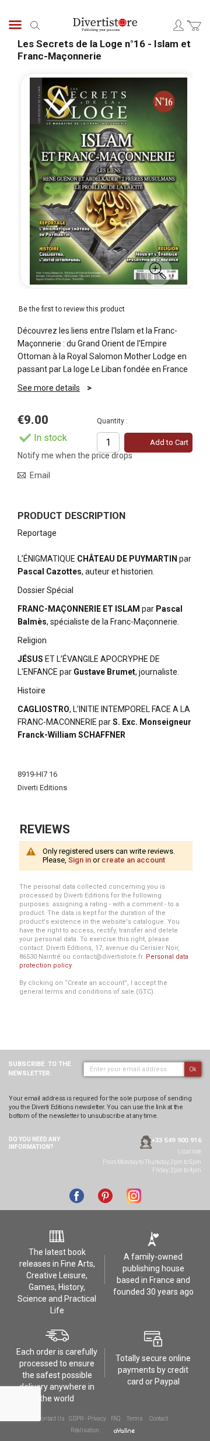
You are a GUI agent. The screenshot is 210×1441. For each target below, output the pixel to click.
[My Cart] (194, 32)
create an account (133, 860)
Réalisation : (86, 1430)
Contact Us (50, 1418)
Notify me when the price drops (75, 455)
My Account (178, 25)
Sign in (79, 860)
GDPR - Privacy (87, 1418)
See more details (49, 387)
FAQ (115, 1418)
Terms (135, 1418)
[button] (157, 271)
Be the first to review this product (72, 309)
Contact (158, 1418)
